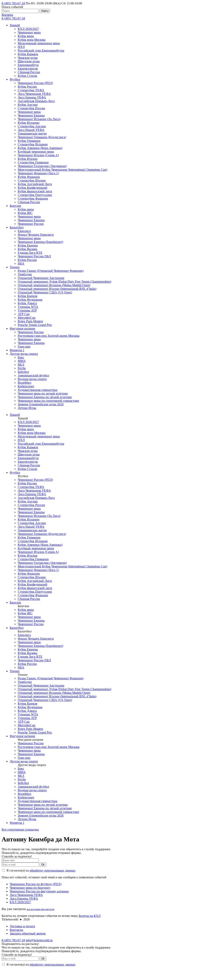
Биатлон (15, 205)
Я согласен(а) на (40, 870)
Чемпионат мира (29, 32)
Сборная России (29, 72)
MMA (22, 361)
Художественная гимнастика (37, 390)
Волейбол (24, 382)
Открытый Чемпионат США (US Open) (45, 292)
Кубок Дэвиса (27, 303)
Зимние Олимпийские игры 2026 (41, 404)
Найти (44, 10)
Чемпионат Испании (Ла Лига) (39, 119)
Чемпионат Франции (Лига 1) (38, 173)
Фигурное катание (22, 328)
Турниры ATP (27, 310)
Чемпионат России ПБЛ (34, 256)
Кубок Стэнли (27, 75)
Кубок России (27, 86)
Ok (43, 864)
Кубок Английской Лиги (35, 184)
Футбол (15, 79)
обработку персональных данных (52, 870)
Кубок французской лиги (35, 191)
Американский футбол (33, 375)
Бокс (21, 357)
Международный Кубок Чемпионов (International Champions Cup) (62, 169)
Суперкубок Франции (33, 198)
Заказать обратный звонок (28, 933)
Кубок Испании (28, 122)
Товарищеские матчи (32, 133)
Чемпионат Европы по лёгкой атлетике (45, 397)
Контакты (16, 929)
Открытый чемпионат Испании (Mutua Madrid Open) (54, 285)
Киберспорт (26, 386)
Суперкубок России (31, 108)
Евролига (24, 231)
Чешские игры (28, 57)
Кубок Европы (28, 245)
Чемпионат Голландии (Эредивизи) (42, 166)
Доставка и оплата (22, 926)
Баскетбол (17, 227)
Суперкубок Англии (32, 126)
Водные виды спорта (32, 379)
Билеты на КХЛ (90, 915)
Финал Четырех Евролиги (36, 234)
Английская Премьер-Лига (36, 101)
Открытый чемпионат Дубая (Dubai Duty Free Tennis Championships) (64, 281)
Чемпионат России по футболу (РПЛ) (35, 884)
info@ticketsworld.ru (39, 940)
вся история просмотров (40, 909)
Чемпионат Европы (31, 115)
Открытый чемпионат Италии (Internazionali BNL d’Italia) (57, 288)
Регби (22, 368)
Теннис (15, 267)
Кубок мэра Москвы (31, 39)
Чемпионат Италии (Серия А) (38, 155)
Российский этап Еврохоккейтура (41, 50)
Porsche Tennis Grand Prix (35, 325)
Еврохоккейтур (28, 65)
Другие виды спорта (24, 353)
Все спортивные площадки (20, 829)
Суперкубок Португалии (35, 195)
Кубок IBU (25, 213)
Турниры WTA (28, 306)
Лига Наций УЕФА (31, 130)
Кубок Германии (29, 140)
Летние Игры (27, 408)
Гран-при (24, 346)
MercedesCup (26, 317)
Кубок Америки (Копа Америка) (40, 148)
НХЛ (21, 47)
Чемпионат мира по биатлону (30, 887)
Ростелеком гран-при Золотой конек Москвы (48, 335)
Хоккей (15, 25)
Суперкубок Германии (33, 162)
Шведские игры (29, 61)
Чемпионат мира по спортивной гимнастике (48, 400)
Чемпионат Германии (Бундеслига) (42, 137)
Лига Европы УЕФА (32, 97)
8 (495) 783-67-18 (13, 3)
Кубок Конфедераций (32, 187)
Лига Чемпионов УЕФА (34, 93)
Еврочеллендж (28, 68)
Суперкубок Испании (33, 144)
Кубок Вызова (27, 249)
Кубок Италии (27, 158)
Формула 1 (17, 350)
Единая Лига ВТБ (30, 252)
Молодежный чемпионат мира (39, 43)
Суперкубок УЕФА (31, 90)
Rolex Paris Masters (30, 321)
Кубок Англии (28, 104)
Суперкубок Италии (32, 180)
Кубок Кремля (27, 296)
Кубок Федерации (30, 299)
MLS (21, 364)
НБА (21, 263)
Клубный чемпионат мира (36, 151)
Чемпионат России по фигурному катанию (39, 891)
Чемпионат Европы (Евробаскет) (40, 242)
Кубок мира (26, 36)
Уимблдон (25, 274)
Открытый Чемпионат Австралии (41, 278)
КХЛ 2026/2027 (28, 28)
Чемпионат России (31, 223)
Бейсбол (23, 371)
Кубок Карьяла (28, 54)
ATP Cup (24, 314)
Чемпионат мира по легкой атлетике (43, 393)
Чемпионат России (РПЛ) (35, 83)
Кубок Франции (29, 177)
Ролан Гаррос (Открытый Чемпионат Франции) (50, 270)
